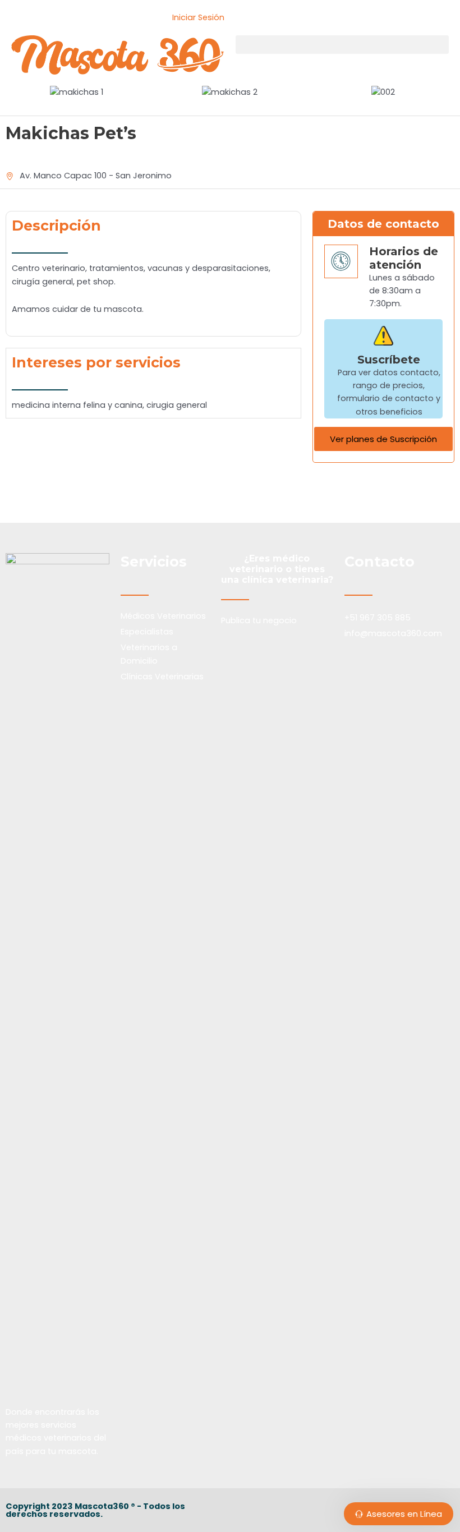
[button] (342, 44)
